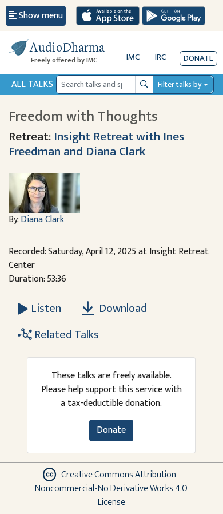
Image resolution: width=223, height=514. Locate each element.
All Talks (32, 84)
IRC (160, 57)
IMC (133, 57)
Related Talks (65, 335)
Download (122, 308)
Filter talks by (179, 84)
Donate (198, 58)
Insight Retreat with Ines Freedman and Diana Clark (96, 143)
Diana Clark (42, 219)
